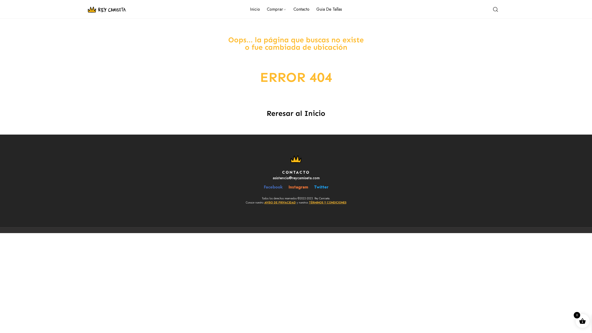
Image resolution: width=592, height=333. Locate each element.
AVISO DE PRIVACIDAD (280, 202)
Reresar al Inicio (296, 113)
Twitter (321, 187)
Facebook (273, 187)
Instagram (298, 187)
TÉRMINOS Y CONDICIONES (327, 202)
